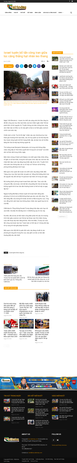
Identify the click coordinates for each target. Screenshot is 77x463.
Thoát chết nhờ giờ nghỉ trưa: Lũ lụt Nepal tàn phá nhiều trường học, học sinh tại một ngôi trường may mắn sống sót (65, 127)
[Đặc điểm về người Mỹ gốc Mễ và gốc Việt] (55, 150)
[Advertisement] (38, 29)
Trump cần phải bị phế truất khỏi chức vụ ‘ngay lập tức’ (65, 136)
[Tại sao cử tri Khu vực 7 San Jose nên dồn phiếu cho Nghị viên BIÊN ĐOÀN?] (26, 323)
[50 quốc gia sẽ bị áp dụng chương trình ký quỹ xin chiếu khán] (55, 178)
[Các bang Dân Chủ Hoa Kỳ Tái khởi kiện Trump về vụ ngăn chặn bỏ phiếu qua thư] (7, 409)
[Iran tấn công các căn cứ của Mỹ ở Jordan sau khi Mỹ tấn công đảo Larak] (55, 118)
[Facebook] (69, 1)
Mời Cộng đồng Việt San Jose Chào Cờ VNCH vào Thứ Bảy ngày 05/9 (65, 156)
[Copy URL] (43, 66)
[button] (71, 12)
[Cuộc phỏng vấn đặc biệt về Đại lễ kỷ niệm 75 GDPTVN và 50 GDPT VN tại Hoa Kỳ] (55, 170)
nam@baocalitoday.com (35, 452)
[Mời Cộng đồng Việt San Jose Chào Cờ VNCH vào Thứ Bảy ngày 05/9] (55, 156)
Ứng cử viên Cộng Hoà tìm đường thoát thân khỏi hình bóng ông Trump (66, 193)
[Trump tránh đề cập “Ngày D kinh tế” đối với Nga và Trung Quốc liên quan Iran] (7, 401)
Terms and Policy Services (59, 445)
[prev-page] (5, 346)
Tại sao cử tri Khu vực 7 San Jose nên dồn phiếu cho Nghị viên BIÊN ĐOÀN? (26, 333)
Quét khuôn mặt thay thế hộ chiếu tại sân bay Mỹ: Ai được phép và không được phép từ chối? (42, 307)
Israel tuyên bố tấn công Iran (16, 252)
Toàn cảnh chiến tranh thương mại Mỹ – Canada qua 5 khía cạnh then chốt (10, 333)
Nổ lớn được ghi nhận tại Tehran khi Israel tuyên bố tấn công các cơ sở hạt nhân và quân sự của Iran (38, 279)
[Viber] (39, 66)
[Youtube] (72, 1)
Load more (62, 216)
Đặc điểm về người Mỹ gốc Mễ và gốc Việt (66, 149)
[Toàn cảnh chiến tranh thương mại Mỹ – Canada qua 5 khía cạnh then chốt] (11, 323)
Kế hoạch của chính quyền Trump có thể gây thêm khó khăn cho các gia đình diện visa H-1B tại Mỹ (42, 335)
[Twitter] (21, 66)
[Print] (30, 66)
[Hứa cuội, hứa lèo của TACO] (55, 163)
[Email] (26, 66)
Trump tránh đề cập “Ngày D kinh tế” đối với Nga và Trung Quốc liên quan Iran (18, 401)
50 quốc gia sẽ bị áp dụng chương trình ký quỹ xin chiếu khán (66, 178)
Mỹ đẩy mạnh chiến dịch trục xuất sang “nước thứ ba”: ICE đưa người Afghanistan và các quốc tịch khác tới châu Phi (26, 309)
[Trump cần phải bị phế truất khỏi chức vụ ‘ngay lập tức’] (55, 135)
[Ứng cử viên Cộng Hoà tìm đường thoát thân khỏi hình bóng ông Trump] (55, 193)
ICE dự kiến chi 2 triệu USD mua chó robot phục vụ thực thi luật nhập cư (66, 186)
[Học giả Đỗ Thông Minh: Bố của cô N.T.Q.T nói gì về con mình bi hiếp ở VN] (55, 143)
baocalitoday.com (33, 439)
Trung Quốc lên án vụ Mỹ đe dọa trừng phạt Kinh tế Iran (17, 419)
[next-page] (8, 346)
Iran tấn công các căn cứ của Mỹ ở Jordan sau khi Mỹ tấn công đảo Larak (65, 118)
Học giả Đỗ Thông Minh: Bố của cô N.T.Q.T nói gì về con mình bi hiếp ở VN (66, 143)
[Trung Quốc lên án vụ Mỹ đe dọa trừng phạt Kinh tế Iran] (7, 419)
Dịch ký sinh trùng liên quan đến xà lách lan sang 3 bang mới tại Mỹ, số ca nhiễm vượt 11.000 (10, 308)
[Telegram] (34, 66)
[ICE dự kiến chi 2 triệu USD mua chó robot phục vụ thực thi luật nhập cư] (55, 185)
